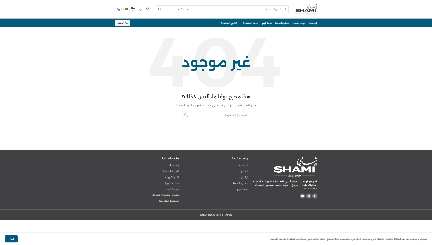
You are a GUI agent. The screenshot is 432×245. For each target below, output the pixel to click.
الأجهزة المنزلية (171, 171)
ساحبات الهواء (171, 183)
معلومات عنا (240, 183)
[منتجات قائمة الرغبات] (140, 9)
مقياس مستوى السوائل (165, 194)
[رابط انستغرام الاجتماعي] (308, 196)
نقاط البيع (242, 189)
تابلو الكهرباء (172, 177)
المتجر (120, 23)
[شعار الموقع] (306, 9)
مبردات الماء (172, 189)
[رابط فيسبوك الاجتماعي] (314, 196)
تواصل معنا (241, 177)
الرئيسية (243, 165)
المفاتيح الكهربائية (169, 200)
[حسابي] (147, 9)
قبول (11, 238)
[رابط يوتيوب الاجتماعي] (302, 196)
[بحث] (160, 9)
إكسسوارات (173, 165)
